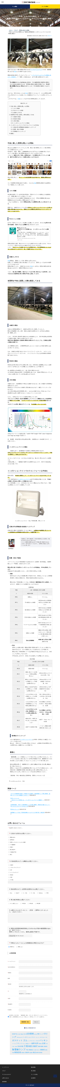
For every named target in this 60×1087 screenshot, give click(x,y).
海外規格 (40, 1046)
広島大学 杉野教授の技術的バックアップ (23, 127)
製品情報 (33, 1067)
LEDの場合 (15, 121)
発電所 (35, 1049)
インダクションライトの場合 (20, 123)
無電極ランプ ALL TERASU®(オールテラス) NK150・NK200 (27, 812)
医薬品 (40, 1043)
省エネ (38, 1049)
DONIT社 (15, 1034)
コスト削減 (15, 108)
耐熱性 (42, 1050)
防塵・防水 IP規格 (17, 129)
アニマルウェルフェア (36, 69)
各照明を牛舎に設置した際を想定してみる (21, 114)
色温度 (31, 1052)
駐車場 (40, 1052)
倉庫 (33, 1043)
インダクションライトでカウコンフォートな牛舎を (24, 125)
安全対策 (20, 1046)
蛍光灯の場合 (16, 119)
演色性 (45, 1046)
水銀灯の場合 (16, 116)
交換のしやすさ (16, 112)
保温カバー (28, 1043)
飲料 (37, 1052)
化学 (36, 1043)
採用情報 (4, 1081)
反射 (44, 1043)
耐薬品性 (17, 1052)
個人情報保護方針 (31, 1028)
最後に (11, 133)
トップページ (5, 1067)
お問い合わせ (5, 1078)
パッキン (43, 1040)
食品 (34, 1052)
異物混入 (31, 1050)
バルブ (37, 1040)
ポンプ (24, 1043)
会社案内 (33, 1078)
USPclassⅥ (19, 1037)
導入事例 (33, 1070)
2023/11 (50, 35)
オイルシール (43, 1037)
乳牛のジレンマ (15, 809)
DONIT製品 (20, 1034)
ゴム (25, 1040)
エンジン (38, 1037)
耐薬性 (23, 1052)
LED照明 (30, 1034)
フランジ (19, 1043)
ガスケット (17, 1040)
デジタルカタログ (6, 1074)
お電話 (15, 6)
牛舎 (15, 71)
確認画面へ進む (25, 1021)
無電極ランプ (18, 1049)
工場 (26, 1046)
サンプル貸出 (45, 6)
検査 (30, 1046)
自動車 (27, 1052)
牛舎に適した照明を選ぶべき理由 (19, 106)
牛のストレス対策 (17, 110)
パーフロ (14, 1043)
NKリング (40, 1034)
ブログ (3, 1070)
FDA (25, 1034)
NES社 (35, 1034)
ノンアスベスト (31, 1040)
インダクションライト (24, 479)
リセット (36, 1021)
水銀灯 (35, 1046)
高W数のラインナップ (18, 131)
